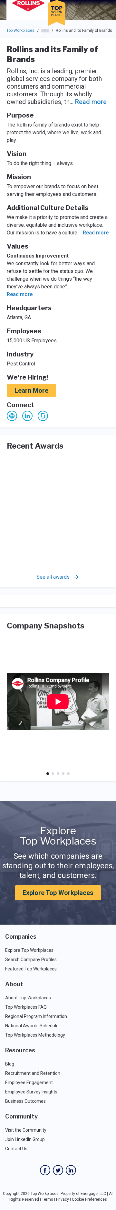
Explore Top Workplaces (58, 893)
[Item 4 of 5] (63, 773)
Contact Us (16, 1148)
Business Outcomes (25, 1101)
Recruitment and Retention (32, 1073)
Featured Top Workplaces (31, 968)
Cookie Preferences (89, 1199)
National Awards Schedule (32, 1025)
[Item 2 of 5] (53, 773)
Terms (47, 1199)
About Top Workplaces (28, 997)
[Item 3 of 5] (58, 773)
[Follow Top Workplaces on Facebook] (45, 1170)
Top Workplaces (20, 30)
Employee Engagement (29, 1082)
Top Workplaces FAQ (26, 1007)
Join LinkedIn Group (25, 1139)
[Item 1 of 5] (47, 773)
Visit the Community (25, 1130)
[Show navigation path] (45, 30)
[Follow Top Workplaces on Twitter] (58, 1170)
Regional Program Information (36, 1016)
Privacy (62, 1199)
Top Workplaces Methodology (35, 1035)
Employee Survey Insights (31, 1091)
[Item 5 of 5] (68, 773)
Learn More (31, 390)
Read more (91, 102)
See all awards (53, 577)
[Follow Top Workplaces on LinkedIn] (71, 1170)
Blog (9, 1063)
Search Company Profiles (31, 959)
